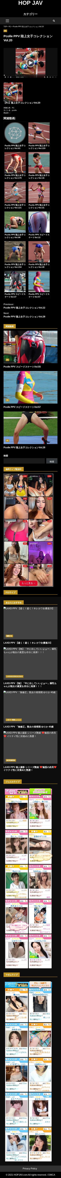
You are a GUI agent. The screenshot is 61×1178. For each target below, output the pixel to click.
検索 (6, 455)
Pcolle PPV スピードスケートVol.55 (30, 347)
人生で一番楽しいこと (14, 720)
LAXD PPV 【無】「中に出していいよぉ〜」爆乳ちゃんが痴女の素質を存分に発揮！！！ (30, 663)
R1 (5, 31)
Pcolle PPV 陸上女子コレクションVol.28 (24, 315)
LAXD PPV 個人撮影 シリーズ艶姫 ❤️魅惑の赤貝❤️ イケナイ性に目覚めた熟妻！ (30, 747)
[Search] (54, 20)
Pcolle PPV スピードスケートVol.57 (30, 387)
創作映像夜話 (11, 760)
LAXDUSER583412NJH (15, 676)
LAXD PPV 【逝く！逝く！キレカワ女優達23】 (30, 623)
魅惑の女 (9, 636)
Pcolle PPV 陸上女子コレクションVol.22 (24, 306)
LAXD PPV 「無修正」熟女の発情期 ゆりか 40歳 (30, 707)
